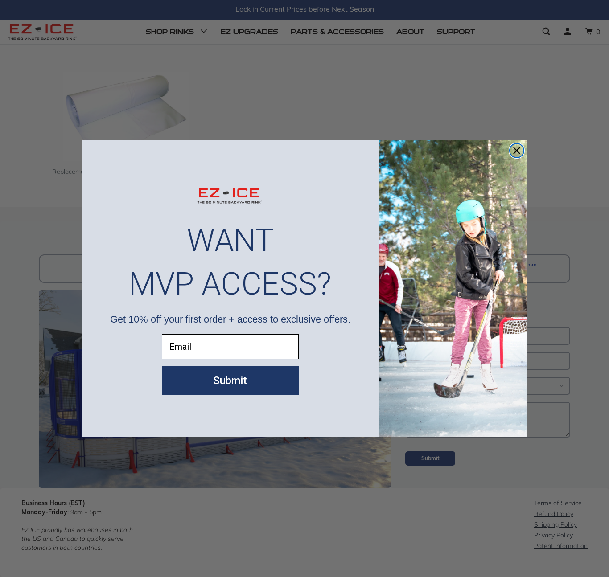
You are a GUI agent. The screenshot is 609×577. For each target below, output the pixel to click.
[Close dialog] (517, 150)
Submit (230, 380)
